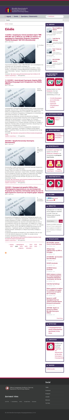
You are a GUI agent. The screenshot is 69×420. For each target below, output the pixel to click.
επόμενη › (21, 248)
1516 (40, 244)
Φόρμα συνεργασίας (58, 170)
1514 (30, 244)
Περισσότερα (60, 318)
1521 (31, 246)
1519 (21, 246)
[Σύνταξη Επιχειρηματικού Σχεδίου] (59, 85)
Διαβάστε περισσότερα (10, 75)
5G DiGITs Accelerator (52, 263)
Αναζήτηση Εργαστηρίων (50, 170)
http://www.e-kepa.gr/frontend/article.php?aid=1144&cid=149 (25, 74)
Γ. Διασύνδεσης (14, 401)
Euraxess (34, 401)
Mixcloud (47, 400)
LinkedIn (47, 396)
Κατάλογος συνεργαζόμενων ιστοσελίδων (59, 135)
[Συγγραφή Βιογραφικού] (51, 85)
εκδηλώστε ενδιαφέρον (53, 153)
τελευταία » (29, 248)
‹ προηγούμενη (20, 244)
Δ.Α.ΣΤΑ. (7, 401)
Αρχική (8, 16)
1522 (35, 246)
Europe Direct (27, 401)
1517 (11, 246)
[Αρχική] (19, 12)
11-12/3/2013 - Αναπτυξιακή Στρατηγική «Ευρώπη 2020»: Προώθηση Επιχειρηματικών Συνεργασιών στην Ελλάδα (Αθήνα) (23, 82)
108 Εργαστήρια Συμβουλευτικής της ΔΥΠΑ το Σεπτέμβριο (54, 250)
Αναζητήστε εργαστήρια (53, 150)
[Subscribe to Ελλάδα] (5, 253)
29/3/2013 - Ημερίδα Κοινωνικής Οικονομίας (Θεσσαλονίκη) (19, 142)
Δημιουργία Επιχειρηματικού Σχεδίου (54, 105)
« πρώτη (11, 244)
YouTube (47, 403)
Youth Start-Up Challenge (53, 284)
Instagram (47, 393)
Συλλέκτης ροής (51, 369)
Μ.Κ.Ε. (21, 401)
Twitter (46, 387)
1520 (26, 246)
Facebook (47, 390)
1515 (35, 244)
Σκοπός (16, 16)
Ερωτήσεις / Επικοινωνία (29, 16)
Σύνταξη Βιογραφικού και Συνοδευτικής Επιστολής (56, 99)
